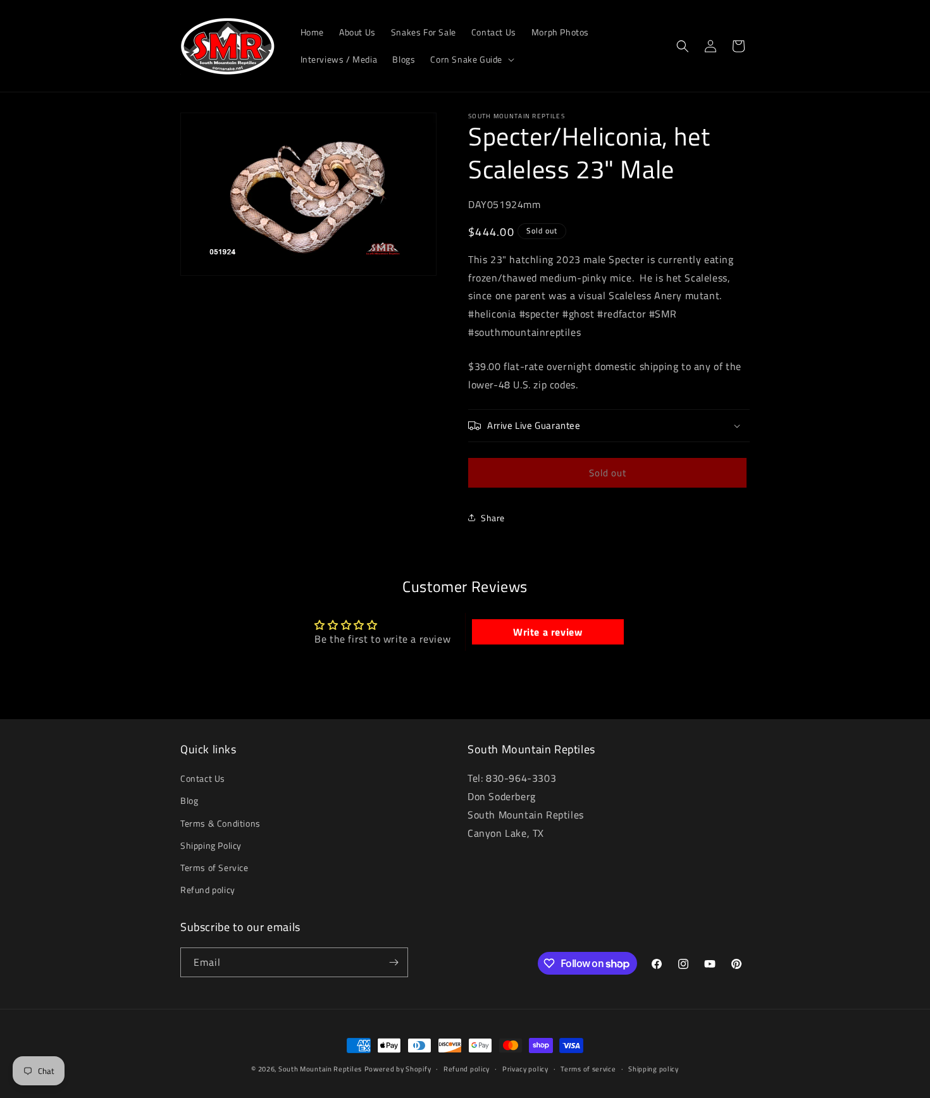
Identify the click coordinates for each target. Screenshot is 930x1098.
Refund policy (207, 889)
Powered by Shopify (397, 1069)
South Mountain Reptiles (320, 1069)
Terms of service (588, 1069)
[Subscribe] (393, 962)
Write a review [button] (547, 631)
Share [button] (493, 517)
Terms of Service (214, 867)
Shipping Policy (211, 845)
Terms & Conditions (220, 823)
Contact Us (202, 778)
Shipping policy (653, 1069)
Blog (189, 801)
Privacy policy (525, 1069)
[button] (471, 59)
